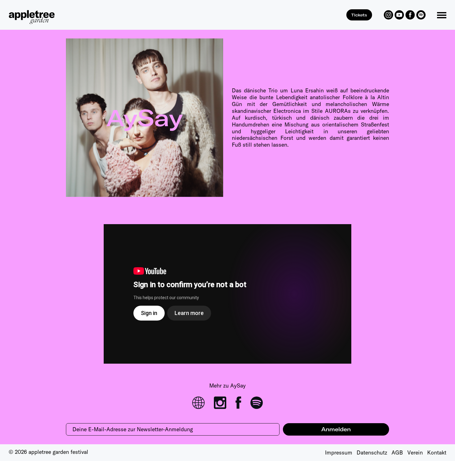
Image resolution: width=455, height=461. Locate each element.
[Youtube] (399, 15)
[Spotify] (421, 15)
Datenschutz (372, 452)
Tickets (359, 14)
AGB (397, 452)
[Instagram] (388, 15)
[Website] (198, 403)
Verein (415, 452)
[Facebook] (410, 15)
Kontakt (436, 452)
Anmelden (336, 429)
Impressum (338, 452)
